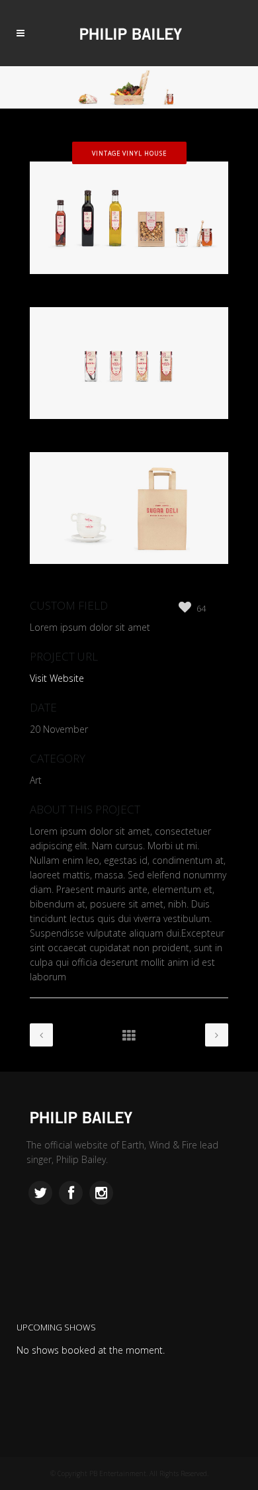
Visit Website (57, 678)
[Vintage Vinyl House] (129, 299)
